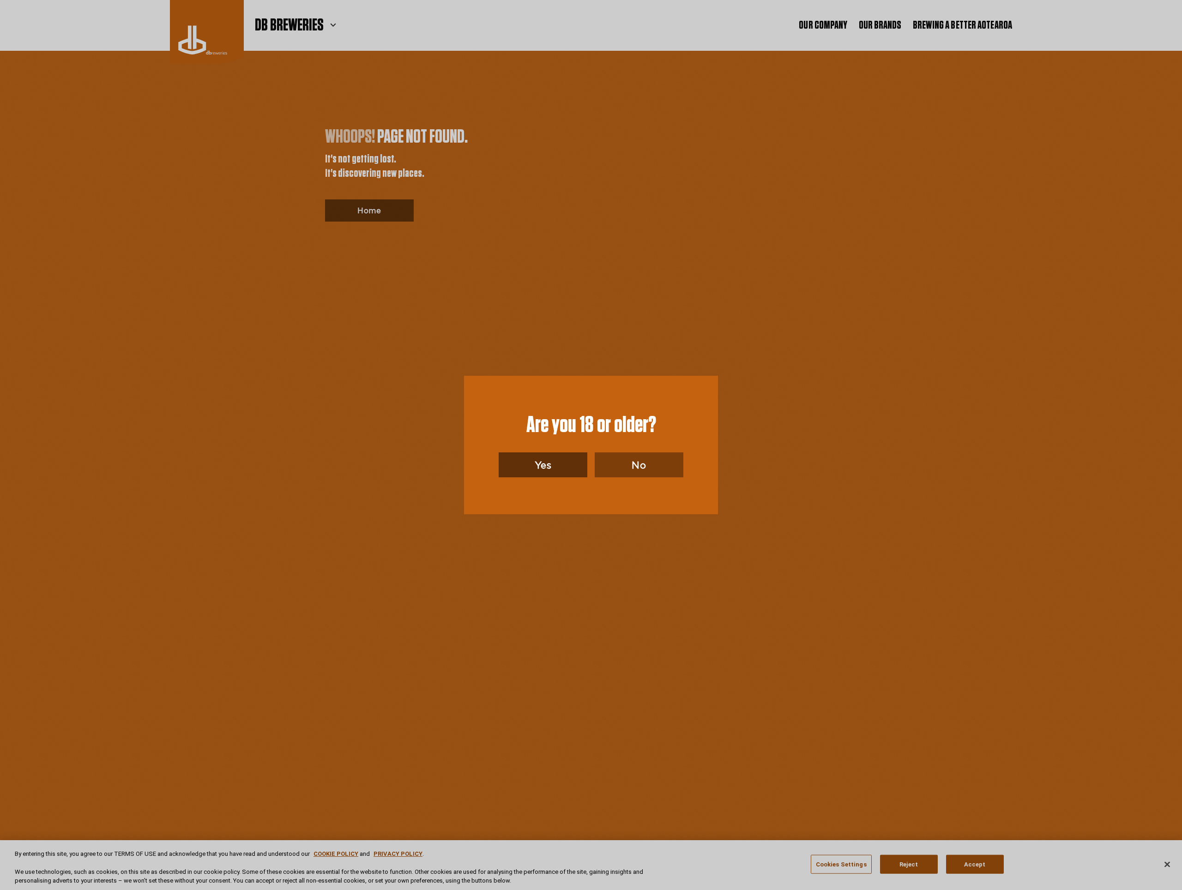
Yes (543, 465)
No (639, 465)
